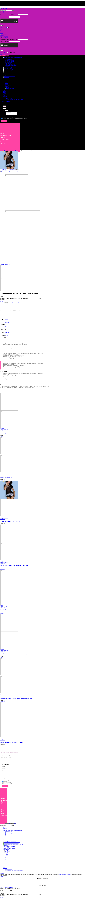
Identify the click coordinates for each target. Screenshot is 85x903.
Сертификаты (8, 85)
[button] (2, 436)
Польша (6, 319)
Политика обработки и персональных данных (14, 99)
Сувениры (7, 86)
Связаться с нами (8, 98)
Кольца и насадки (8, 63)
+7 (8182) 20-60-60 (4, 758)
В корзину (2, 299)
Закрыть (2, 873)
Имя (2, 106)
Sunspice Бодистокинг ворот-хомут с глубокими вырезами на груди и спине (19, 654)
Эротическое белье (11, 150)
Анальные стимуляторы (10, 60)
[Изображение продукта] (9, 427)
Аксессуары (7, 79)
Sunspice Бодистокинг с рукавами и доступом (11, 742)
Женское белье (18, 150)
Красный (7, 332)
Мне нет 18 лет (13, 887)
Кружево (7, 322)
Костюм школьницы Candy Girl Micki (7, 169)
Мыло (6, 82)
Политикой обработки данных (65, 874)
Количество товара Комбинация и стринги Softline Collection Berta (15, 298)
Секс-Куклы (7, 66)
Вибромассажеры (8, 59)
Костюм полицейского (6, 477)
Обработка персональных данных (8, 117)
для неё (6, 335)
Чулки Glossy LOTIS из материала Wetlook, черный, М (14, 565)
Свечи (6, 84)
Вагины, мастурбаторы (9, 61)
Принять (2, 876)
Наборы (6, 78)
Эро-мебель (13, 88)
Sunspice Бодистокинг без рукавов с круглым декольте (14, 609)
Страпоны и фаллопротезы (10, 64)
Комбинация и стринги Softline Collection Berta (12, 433)
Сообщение (3, 115)
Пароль (4, 16)
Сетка (6, 326)
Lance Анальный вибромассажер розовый (8, 172)
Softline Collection (3, 291)
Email (2, 108)
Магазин (5, 150)
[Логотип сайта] (3, 9)
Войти (2, 25)
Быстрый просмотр (4, 429)
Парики (6, 83)
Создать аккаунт (6, 12)
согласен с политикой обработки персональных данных (14, 118)
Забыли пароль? (3, 27)
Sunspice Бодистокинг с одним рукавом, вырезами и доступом (16, 698)
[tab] (5, 304)
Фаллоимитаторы (8, 62)
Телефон (3, 110)
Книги (6, 852)
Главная (2, 150)
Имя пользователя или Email (8, 14)
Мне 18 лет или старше (5, 887)
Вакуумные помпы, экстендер (11, 65)
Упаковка (7, 87)
